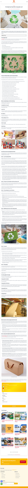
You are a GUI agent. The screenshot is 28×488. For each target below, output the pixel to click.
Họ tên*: (3, 392)
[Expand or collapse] (25, 35)
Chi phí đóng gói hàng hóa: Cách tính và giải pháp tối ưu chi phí (20, 434)
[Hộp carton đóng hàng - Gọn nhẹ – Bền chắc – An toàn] (14, 1)
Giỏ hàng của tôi (3, 476)
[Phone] (1, 484)
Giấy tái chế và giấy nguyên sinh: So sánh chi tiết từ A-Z (20, 421)
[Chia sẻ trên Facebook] (12, 452)
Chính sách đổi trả (17, 473)
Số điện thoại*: (3, 395)
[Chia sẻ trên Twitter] (13, 452)
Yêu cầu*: (3, 400)
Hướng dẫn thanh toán (17, 476)
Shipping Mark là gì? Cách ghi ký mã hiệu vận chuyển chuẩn (7, 434)
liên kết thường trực (18, 454)
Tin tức (13, 454)
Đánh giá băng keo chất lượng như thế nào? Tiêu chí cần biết (20, 447)
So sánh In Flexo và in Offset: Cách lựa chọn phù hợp (7, 447)
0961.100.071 (5, 388)
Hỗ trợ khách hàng (17, 477)
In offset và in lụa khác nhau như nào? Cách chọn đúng (7, 421)
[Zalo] (1, 481)
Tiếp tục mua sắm (3, 477)
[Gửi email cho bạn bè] (14, 452)
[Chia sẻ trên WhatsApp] (10, 452)
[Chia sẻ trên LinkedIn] (17, 452)
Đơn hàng (2, 473)
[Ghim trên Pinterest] (16, 452)
